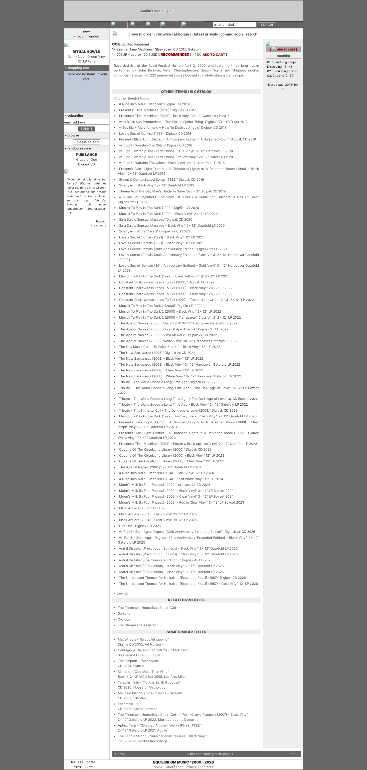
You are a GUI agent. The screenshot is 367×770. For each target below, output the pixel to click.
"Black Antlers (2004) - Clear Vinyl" (145, 520)
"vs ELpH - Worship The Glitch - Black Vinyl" (152, 163)
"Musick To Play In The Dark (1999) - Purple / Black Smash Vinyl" (167, 416)
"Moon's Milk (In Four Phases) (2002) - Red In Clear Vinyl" (163, 502)
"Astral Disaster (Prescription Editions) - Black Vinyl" (158, 548)
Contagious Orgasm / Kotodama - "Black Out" (153, 650)
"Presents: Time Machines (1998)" (144, 110)
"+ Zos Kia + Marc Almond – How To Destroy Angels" (159, 127)
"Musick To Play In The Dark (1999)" (145, 208)
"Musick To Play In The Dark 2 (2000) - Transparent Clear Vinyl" (167, 317)
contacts (206, 767)
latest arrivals (206, 34)
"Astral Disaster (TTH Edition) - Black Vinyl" (151, 566)
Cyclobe (124, 619)
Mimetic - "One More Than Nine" (143, 672)
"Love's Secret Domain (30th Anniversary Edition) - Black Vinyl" (167, 255)
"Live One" (126, 526)
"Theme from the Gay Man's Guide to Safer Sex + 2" (158, 191)
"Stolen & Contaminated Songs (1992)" (148, 179)
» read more (98, 225)
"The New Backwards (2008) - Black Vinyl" (151, 358)
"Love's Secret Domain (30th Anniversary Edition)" (157, 249)
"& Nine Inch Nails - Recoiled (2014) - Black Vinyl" (156, 473)
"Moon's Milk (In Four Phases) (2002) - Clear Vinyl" (157, 496)
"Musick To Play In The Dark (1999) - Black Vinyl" (155, 214)
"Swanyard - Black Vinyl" (137, 185)
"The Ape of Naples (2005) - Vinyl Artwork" (151, 335)
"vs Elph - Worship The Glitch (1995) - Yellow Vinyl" (158, 157)
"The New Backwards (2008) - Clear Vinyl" (151, 370)
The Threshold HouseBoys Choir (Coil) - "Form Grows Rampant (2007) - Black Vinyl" (183, 715)
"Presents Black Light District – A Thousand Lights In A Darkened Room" (174, 139)
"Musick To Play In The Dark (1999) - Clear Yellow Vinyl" (161, 276)
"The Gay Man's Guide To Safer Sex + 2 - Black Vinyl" (159, 347)
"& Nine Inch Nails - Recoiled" (140, 104)
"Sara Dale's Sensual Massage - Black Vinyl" (151, 225)
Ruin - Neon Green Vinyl (87, 56)
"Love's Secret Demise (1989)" (141, 133)
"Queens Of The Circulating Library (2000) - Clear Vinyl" (161, 461)
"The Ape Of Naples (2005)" (140, 467)
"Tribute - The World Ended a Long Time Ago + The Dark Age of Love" (174, 388)
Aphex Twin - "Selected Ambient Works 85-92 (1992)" (160, 725)
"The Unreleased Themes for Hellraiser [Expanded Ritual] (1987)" (168, 578)
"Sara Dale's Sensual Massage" (142, 219)
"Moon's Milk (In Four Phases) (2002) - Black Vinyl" (157, 491)
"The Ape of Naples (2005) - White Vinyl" (150, 341)
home (158, 767)
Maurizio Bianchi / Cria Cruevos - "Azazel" (150, 693)
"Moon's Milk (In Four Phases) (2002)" (147, 485)
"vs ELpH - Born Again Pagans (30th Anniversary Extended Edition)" (171, 532)
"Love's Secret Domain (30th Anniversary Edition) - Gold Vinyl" (167, 265)
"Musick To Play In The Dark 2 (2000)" (147, 306)
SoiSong (124, 613)
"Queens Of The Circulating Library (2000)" (151, 449)
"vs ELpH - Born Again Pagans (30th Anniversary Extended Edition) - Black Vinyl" (182, 538)
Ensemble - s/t (129, 704)
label (169, 767)
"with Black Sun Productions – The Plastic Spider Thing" (161, 122)
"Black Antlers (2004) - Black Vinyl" (145, 514)
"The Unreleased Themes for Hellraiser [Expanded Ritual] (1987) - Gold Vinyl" (178, 584)
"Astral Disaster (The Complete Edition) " (149, 560)
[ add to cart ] (210, 54)
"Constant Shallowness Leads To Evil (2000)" (153, 282)
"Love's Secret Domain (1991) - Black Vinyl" (151, 237)
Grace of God (86, 159)
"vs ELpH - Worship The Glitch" (142, 145)
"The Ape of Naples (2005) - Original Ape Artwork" (157, 329)
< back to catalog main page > (210, 754)
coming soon (231, 34)
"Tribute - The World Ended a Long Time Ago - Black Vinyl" (163, 404)
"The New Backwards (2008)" (141, 353)
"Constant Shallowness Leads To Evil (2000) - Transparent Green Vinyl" (173, 300)
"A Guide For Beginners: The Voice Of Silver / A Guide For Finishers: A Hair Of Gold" (188, 197)
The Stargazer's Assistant (138, 625)
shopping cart (78, 68)
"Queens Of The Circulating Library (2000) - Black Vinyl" (161, 455)
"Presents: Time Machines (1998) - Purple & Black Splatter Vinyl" (168, 444)
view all (122, 593)
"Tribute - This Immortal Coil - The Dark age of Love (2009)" (164, 410)
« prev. (120, 754)
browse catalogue (173, 34)
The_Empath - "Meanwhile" (139, 661)
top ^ (294, 754)
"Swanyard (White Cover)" (138, 231)
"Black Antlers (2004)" (135, 508)
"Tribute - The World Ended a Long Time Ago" (153, 382)
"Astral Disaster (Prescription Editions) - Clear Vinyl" (158, 554)
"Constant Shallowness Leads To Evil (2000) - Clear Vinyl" (163, 294)
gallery (191, 767)
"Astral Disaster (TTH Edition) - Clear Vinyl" (151, 572)
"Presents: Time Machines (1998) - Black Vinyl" (154, 116)
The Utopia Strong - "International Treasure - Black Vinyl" (162, 736)
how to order (142, 34)
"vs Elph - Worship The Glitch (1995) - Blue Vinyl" (156, 151)
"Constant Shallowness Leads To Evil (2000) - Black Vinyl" (163, 288)
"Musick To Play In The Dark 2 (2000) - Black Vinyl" (157, 311)
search (251, 34)
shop (180, 767)
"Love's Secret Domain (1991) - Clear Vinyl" (151, 243)
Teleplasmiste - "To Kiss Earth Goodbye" (149, 682)
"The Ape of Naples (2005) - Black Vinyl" (149, 323)
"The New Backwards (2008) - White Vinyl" (151, 376)
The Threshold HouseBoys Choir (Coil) (148, 608)
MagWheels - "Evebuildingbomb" (143, 639)
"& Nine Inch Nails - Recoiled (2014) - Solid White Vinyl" (161, 479)
